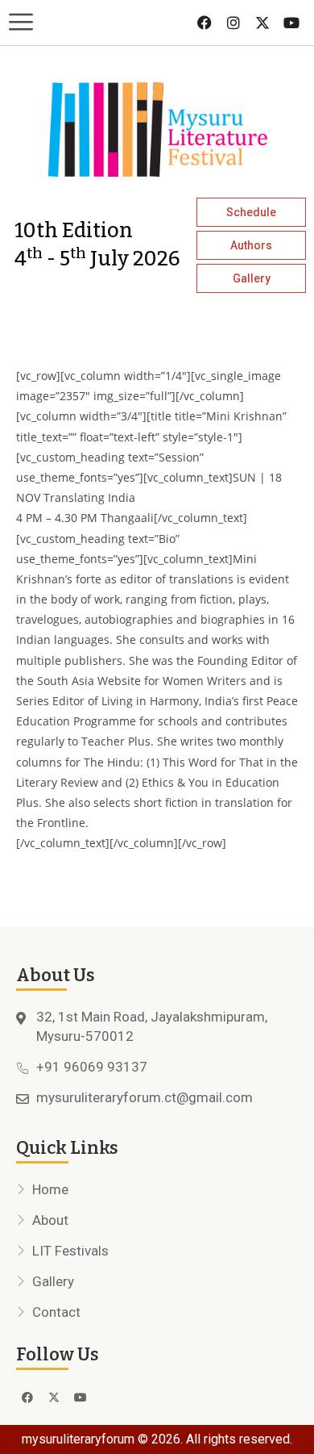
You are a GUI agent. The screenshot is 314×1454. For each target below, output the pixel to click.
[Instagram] (233, 22)
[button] (78, 23)
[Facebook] (204, 22)
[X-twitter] (262, 22)
